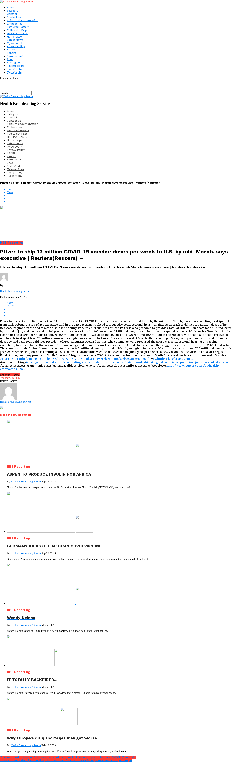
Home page (14, 36)
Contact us (14, 17)
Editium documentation (22, 20)
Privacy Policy (16, 46)
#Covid (144, 358)
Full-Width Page (17, 30)
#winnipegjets (163, 358)
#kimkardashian (139, 362)
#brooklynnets (183, 358)
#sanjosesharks (199, 362)
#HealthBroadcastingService (89, 358)
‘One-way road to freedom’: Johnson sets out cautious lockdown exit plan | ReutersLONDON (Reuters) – (68, 757)
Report (11, 52)
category (12, 10)
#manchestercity (38, 358)
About (11, 7)
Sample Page (15, 56)
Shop (10, 59)
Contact (12, 14)
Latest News (15, 39)
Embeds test (15, 23)
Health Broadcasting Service (15, 291)
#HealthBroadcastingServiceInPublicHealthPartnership (89, 362)
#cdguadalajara (161, 362)
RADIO (11, 49)
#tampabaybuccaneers (124, 358)
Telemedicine (15, 65)
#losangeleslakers (38, 362)
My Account (14, 43)
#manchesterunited (13, 358)
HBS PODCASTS (17, 33)
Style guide (14, 62)
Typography (14, 69)
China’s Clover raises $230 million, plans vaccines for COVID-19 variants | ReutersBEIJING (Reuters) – (66, 760)
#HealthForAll (60, 358)
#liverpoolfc (180, 362)
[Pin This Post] (120, 198)
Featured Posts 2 (18, 26)
